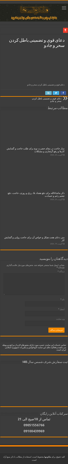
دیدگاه (61, 271)
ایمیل (61, 309)
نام (62, 299)
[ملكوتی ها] (34, 12)
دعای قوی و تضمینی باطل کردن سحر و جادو (46, 98)
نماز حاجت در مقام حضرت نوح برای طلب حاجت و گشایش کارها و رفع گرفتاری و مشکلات (36, 150)
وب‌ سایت (60, 319)
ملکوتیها (47, 457)
